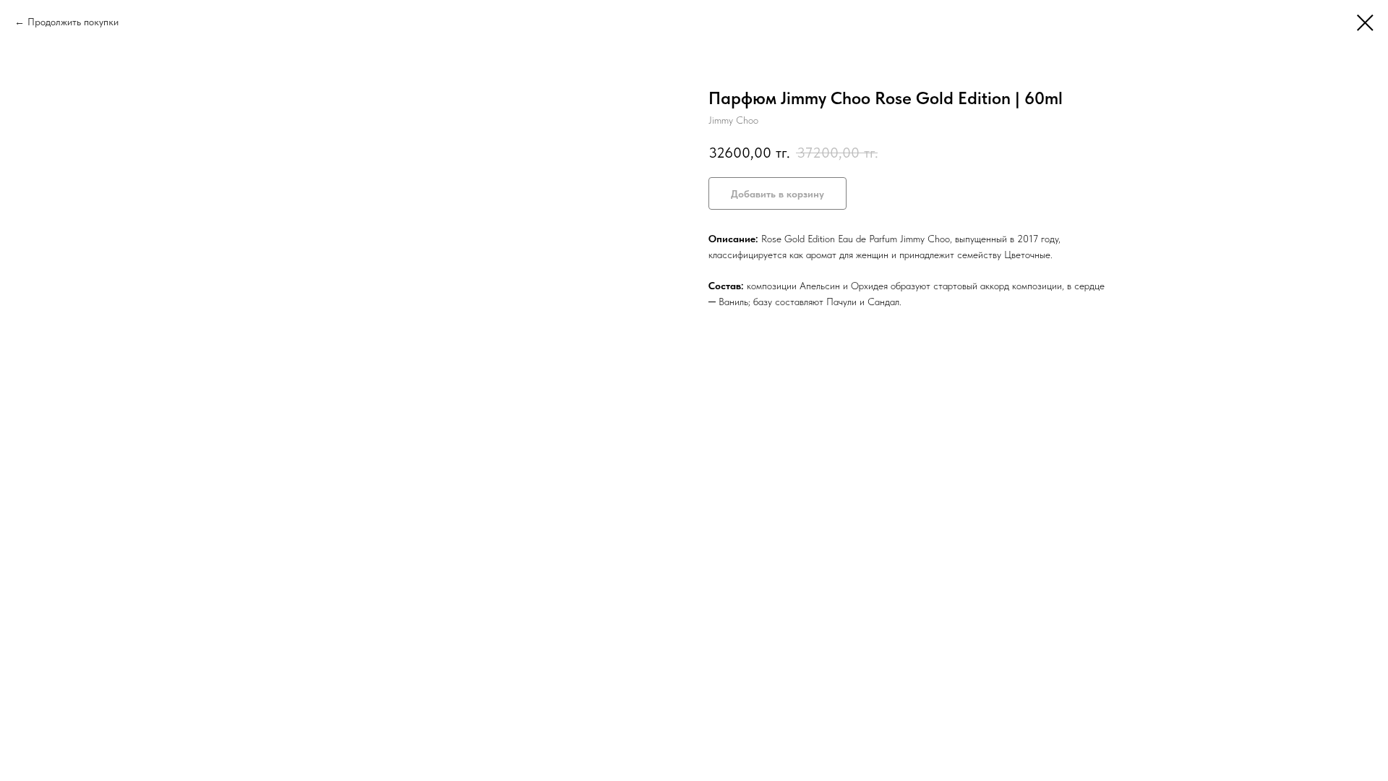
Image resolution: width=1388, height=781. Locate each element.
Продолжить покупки (73, 21)
